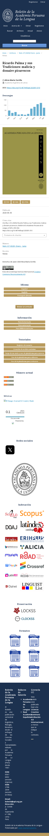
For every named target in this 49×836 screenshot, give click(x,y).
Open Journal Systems (27, 828)
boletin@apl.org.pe (13, 801)
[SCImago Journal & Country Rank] (19, 401)
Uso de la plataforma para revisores (24, 361)
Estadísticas (25, 36)
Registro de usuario (24, 345)
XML (16, 202)
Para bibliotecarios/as (24, 328)
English (24, 292)
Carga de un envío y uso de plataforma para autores (24, 353)
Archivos (20, 31)
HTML (26, 202)
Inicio (5, 26)
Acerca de (16, 26)
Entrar (28, 26)
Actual (30, 31)
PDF (7, 202)
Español (24, 289)
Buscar (10, 31)
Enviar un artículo (24, 307)
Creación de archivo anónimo (24, 349)
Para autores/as (24, 325)
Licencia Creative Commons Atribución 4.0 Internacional (37, 715)
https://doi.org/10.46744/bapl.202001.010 (23, 87)
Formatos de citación (12, 235)
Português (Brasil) (24, 295)
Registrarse (39, 26)
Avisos (39, 31)
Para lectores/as (24, 322)
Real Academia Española (27, 714)
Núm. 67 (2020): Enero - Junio (29, 53)
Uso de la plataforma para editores (24, 357)
